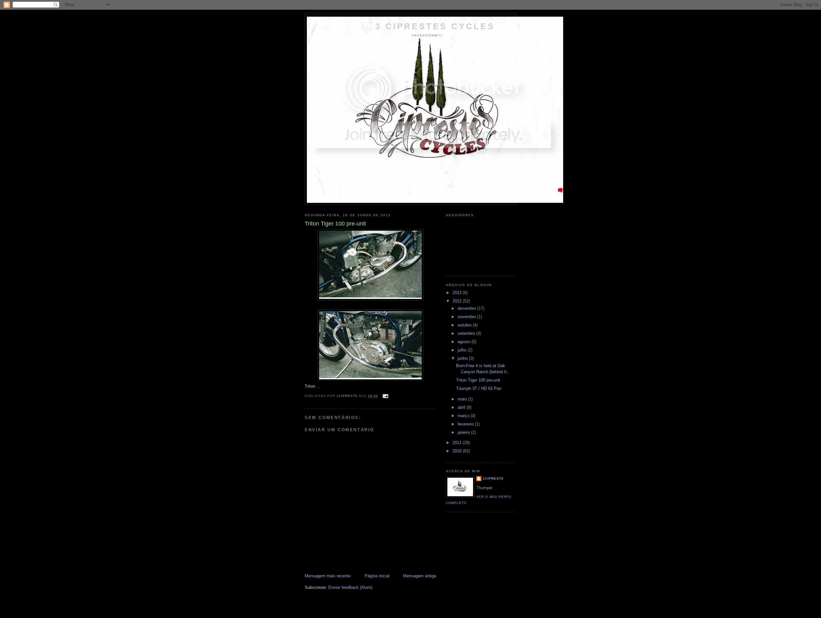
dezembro (467, 308)
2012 (458, 301)
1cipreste (493, 478)
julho (463, 350)
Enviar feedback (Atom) (350, 587)
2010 (458, 451)
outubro (465, 325)
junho (463, 358)
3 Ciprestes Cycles (435, 26)
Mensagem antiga (419, 575)
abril (462, 407)
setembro (467, 333)
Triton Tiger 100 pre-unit (478, 380)
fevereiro (466, 424)
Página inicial (377, 575)
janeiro (464, 432)
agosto (464, 341)
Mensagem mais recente (328, 575)
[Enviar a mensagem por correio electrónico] (385, 396)
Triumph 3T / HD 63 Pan (478, 388)
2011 (458, 442)
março (464, 415)
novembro (467, 316)
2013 (458, 292)
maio (463, 399)
